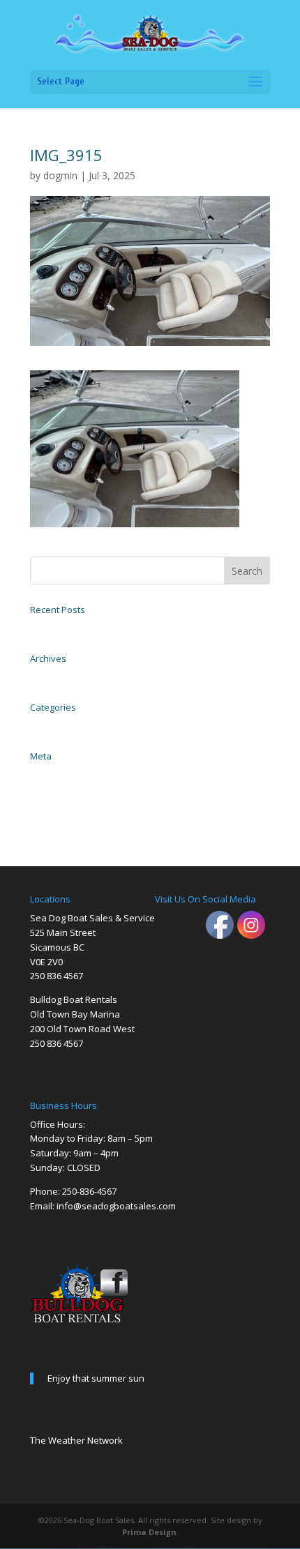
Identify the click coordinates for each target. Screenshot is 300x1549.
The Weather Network (76, 1440)
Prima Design (149, 1532)
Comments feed (55, 804)
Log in (40, 773)
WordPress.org (52, 819)
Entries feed (49, 789)
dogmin (60, 175)
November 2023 (56, 676)
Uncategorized (53, 725)
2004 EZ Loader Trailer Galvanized (86, 627)
